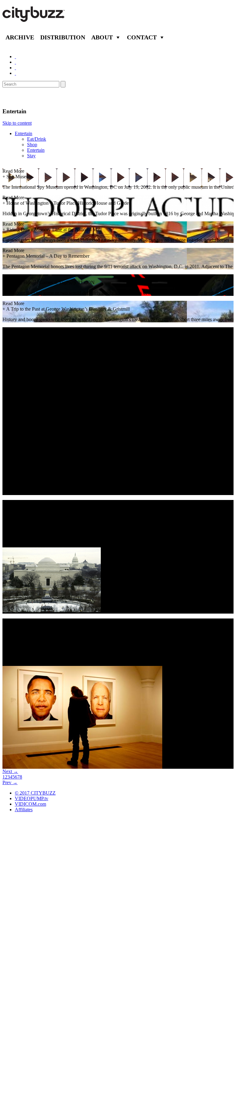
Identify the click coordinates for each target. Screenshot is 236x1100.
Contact (142, 37)
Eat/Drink (36, 139)
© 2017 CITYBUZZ (35, 793)
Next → (10, 771)
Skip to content (17, 123)
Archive (20, 37)
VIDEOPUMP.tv (31, 798)
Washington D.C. (29, 98)
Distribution (62, 37)
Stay (31, 155)
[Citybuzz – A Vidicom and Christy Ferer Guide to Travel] (34, 18)
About (102, 37)
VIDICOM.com (30, 804)
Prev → (10, 782)
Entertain (23, 133)
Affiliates (24, 809)
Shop (32, 144)
